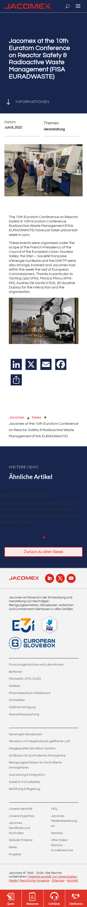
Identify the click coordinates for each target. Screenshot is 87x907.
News (36, 417)
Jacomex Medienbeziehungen (64, 821)
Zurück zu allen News (43, 552)
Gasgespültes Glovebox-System (32, 748)
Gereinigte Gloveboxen (25, 734)
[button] (44, 537)
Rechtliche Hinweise (34, 880)
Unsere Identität (20, 808)
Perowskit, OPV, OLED (25, 678)
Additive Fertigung (22, 707)
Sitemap (58, 880)
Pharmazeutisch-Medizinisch (30, 693)
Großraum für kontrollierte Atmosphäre (37, 755)
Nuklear (14, 686)
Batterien (16, 671)
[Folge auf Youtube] (71, 578)
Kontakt (72, 880)
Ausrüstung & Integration (27, 774)
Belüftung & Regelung (24, 789)
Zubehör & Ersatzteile (24, 782)
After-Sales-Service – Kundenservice (62, 845)
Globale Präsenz (20, 840)
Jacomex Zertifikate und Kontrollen (19, 828)
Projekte (15, 854)
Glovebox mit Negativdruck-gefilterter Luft (39, 741)
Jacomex (16, 417)
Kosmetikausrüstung (24, 714)
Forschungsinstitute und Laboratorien (36, 664)
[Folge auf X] (60, 578)
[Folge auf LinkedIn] (49, 578)
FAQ (54, 808)
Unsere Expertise (21, 816)
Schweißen (17, 700)
